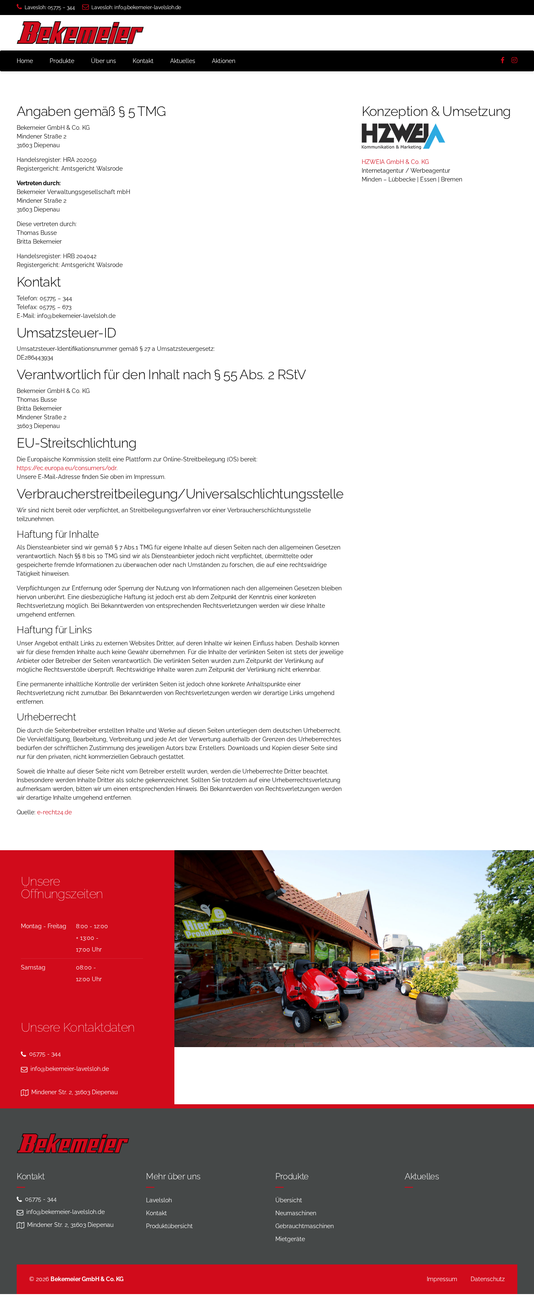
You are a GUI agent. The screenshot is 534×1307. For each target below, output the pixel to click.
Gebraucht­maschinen (304, 1226)
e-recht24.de (54, 812)
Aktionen (223, 61)
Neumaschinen (295, 1213)
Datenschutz (488, 1279)
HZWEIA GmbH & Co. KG (395, 162)
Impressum (442, 1279)
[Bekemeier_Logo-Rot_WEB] (73, 1143)
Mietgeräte (290, 1239)
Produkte (62, 61)
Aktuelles (182, 61)
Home (25, 61)
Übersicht (288, 1200)
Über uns (103, 61)
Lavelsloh (159, 1200)
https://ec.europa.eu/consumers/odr (66, 468)
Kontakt (143, 61)
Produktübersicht (169, 1226)
